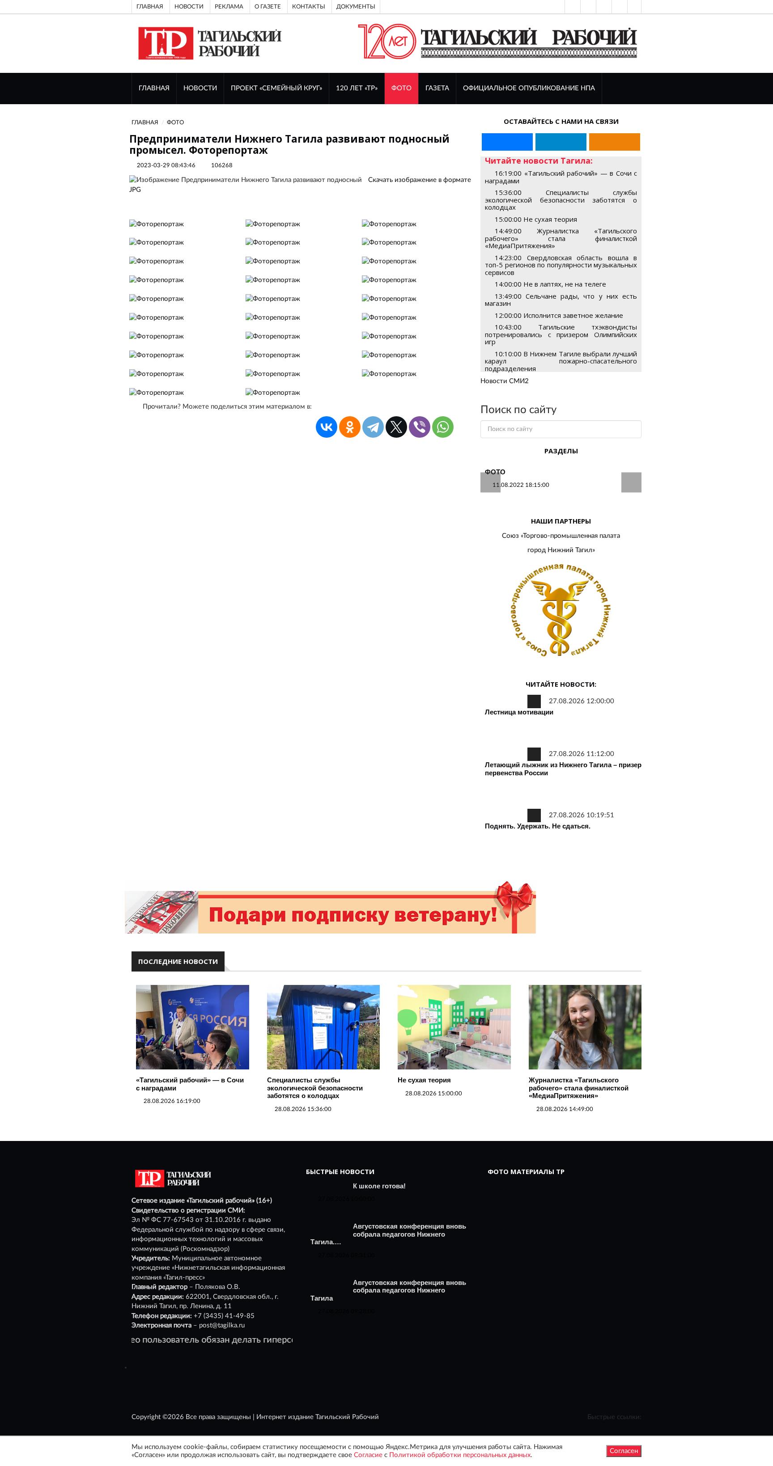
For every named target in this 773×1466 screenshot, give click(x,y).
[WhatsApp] (443, 427)
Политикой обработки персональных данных (460, 1455)
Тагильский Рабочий (347, 1417)
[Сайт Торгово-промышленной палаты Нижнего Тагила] (561, 611)
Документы (355, 6)
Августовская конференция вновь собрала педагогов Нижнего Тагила (388, 1290)
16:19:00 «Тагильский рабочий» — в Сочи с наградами (561, 177)
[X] (396, 427)
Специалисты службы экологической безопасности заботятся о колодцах (315, 1087)
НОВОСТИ (200, 88)
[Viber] (419, 427)
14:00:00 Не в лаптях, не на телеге (550, 283)
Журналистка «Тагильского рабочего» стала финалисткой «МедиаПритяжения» (579, 1087)
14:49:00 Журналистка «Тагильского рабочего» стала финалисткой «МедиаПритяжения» (561, 238)
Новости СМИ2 (504, 381)
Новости (189, 6)
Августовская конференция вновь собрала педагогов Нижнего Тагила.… (388, 1234)
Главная (149, 6)
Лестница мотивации (519, 712)
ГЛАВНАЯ (154, 88)
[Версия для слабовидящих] (571, 6)
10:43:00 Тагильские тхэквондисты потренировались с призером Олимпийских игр (561, 334)
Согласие (368, 1455)
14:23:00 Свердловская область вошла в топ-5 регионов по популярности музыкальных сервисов (561, 265)
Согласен (624, 1451)
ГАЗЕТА (437, 88)
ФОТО (401, 88)
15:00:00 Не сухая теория (536, 219)
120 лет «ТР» (357, 88)
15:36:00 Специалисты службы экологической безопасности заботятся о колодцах (561, 199)
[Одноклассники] (634, 6)
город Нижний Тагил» (561, 550)
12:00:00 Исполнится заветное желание (559, 315)
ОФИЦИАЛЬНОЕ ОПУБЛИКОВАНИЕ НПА (529, 88)
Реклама (229, 6)
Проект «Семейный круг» (276, 88)
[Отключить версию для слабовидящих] (587, 6)
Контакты (308, 6)
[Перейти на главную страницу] (208, 43)
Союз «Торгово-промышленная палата (561, 535)
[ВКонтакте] (603, 6)
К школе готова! (379, 1186)
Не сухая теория (424, 1080)
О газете (268, 6)
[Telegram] (618, 6)
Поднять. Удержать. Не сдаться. (537, 826)
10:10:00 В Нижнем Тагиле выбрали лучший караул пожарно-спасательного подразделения (561, 361)
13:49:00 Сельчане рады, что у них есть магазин (561, 300)
